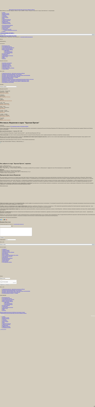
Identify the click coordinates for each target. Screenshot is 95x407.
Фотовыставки (5, 54)
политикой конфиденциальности (26, 36)
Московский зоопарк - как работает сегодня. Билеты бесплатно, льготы (15, 80)
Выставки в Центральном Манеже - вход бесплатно (12, 74)
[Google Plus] (6, 219)
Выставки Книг (5, 21)
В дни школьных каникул (7, 46)
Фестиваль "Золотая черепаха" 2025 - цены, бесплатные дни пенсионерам (16, 75)
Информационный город (7, 65)
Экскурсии (4, 15)
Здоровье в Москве (5, 250)
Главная (3, 12)
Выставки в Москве (6, 53)
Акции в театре (5, 28)
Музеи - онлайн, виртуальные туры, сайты (10, 255)
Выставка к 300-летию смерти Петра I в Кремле (11, 76)
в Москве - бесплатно (6, 20)
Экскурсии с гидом (5, 66)
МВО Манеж (6, 50)
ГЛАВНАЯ (4, 249)
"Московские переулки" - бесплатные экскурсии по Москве (13, 73)
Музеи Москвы (5, 253)
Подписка (93, 315)
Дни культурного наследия (7, 256)
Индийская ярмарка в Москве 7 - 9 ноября (10, 77)
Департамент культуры (6, 64)
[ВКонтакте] (0, 219)
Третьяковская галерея (6, 23)
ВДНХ (3, 18)
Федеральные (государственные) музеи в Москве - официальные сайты (15, 81)
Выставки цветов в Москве (7, 258)
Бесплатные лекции (6, 27)
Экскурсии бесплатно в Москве (8, 47)
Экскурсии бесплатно (6, 26)
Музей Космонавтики (8, 52)
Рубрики (3, 31)
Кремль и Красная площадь (7, 48)
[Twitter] (2, 219)
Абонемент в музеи (5, 251)
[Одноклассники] (3, 219)
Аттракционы (4, 16)
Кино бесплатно (5, 261)
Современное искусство (6, 29)
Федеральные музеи (6, 45)
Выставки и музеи (5, 13)
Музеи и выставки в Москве (7, 49)
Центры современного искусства (10, 30)
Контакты (4, 58)
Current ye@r (2, 239)
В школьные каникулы (6, 19)
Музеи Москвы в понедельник (8, 82)
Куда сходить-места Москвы (7, 25)
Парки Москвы (5, 257)
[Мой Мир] (4, 219)
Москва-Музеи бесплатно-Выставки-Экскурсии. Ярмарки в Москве (22, 9)
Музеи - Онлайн (5, 17)
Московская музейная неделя (7, 78)
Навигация (2, 314)
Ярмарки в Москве (5, 14)
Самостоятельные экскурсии (7, 55)
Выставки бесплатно (6, 259)
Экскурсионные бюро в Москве (8, 67)
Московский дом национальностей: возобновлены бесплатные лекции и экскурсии (18, 79)
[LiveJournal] (5, 219)
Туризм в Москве (5, 68)
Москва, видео (5, 56)
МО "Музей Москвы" (8, 51)
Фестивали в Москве (24, 126)
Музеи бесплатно (5, 254)
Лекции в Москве (5, 260)
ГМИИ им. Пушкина (6, 22)
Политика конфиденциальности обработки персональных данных (12, 312)
